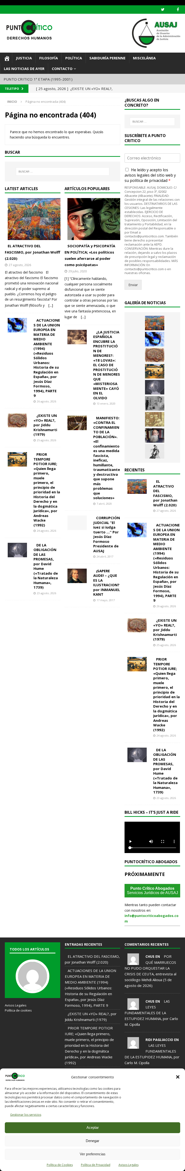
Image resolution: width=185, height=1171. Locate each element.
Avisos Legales (129, 1165)
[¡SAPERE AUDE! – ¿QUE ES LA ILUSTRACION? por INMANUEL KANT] (80, 576)
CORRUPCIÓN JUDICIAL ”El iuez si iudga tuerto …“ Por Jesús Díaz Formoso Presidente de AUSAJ (106, 534)
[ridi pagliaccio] (133, 1045)
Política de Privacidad (95, 1165)
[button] (177, 1077)
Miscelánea (144, 57)
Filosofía (48, 57)
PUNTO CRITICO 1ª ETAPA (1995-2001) (38, 79)
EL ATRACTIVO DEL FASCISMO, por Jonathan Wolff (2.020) (32, 252)
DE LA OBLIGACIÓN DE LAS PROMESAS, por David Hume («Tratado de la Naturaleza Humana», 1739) (45, 566)
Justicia (24, 57)
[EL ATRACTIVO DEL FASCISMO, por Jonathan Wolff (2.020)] (35, 219)
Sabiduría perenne (107, 57)
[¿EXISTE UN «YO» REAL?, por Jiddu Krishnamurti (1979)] (20, 420)
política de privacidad (148, 180)
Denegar (92, 1141)
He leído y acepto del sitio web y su (150, 175)
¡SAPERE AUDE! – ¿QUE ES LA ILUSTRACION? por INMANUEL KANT (106, 582)
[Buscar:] (62, 171)
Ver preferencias (93, 1154)
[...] (50, 305)
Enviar (133, 284)
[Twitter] (163, 9)
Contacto (62, 68)
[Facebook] (178, 9)
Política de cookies (18, 1010)
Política (73, 57)
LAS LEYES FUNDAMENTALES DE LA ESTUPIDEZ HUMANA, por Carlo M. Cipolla (151, 1013)
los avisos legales (146, 172)
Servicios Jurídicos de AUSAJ (152, 890)
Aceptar (92, 1127)
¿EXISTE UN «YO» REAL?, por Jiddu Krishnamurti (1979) (45, 425)
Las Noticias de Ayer (24, 68)
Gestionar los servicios (25, 1115)
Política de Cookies (60, 1165)
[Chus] (133, 962)
